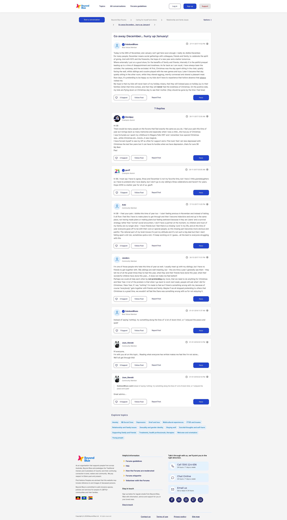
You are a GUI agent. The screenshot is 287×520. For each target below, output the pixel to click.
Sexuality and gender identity (151, 427)
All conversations (118, 6)
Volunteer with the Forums (138, 480)
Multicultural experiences (173, 422)
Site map (196, 517)
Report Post (156, 97)
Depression (141, 422)
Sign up (190, 6)
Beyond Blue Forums (86, 6)
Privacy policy (180, 517)
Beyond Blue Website (86, 458)
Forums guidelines (138, 6)
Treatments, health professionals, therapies (156, 433)
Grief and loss (154, 422)
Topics (102, 6)
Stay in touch (127, 505)
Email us (182, 488)
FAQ (127, 466)
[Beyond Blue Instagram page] (186, 504)
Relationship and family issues (177, 20)
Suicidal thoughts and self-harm (192, 427)
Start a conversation (92, 20)
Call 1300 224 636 (187, 464)
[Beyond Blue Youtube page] (179, 504)
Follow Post (139, 97)
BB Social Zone (127, 422)
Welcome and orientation (187, 433)
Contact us (146, 517)
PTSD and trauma (194, 422)
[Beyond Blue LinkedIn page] (200, 504)
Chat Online (184, 476)
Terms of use (162, 517)
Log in (174, 6)
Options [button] (206, 20)
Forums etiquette (133, 476)
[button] (116, 97)
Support (205, 6)
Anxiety (115, 422)
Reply (201, 97)
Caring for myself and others (146, 20)
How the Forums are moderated (140, 471)
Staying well (171, 427)
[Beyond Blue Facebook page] (171, 504)
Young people (117, 438)
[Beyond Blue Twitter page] (193, 504)
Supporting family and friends (124, 433)
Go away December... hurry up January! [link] (134, 25)
